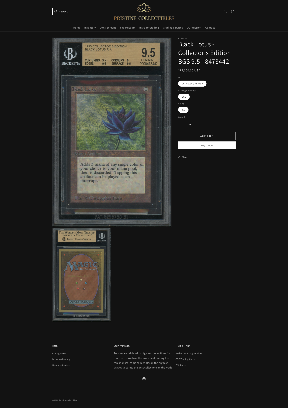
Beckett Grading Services (189, 353)
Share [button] (185, 157)
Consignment (59, 353)
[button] (64, 11)
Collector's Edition (192, 83)
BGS (184, 96)
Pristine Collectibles (68, 400)
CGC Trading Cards (185, 359)
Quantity (182, 117)
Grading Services (61, 365)
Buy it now (207, 145)
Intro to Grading (61, 359)
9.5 (183, 109)
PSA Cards (181, 365)
